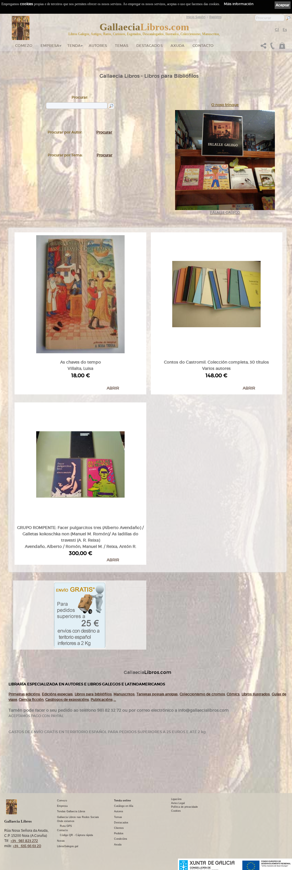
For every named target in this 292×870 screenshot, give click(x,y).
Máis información (239, 4)
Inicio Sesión (195, 17)
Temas (121, 45)
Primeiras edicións (24, 694)
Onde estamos (65, 821)
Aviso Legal (178, 803)
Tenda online (122, 800)
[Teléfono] (271, 47)
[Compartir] (263, 47)
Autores (98, 45)
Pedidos (118, 833)
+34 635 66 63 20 (27, 846)
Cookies (176, 810)
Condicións (120, 838)
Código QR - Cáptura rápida (76, 835)
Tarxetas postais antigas (157, 694)
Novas (61, 840)
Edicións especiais (57, 694)
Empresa (49, 45)
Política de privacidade (184, 806)
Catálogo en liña (123, 806)
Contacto (203, 45)
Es (285, 29)
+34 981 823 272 (24, 841)
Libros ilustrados (256, 694)
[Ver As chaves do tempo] (80, 293)
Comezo (24, 45)
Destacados (121, 822)
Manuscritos (124, 694)
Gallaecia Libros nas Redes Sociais (78, 817)
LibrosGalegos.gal (67, 846)
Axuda (177, 45)
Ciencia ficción (31, 699)
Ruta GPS (66, 826)
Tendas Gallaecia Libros (71, 811)
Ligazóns (176, 799)
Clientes (119, 828)
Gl (277, 29)
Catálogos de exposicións (67, 699)
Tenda (74, 45)
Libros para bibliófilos (93, 694)
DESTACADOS (149, 45)
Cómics (233, 694)
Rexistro (215, 17)
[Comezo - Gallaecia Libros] (20, 28)
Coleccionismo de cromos (202, 694)
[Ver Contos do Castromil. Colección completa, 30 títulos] (216, 293)
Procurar (104, 132)
